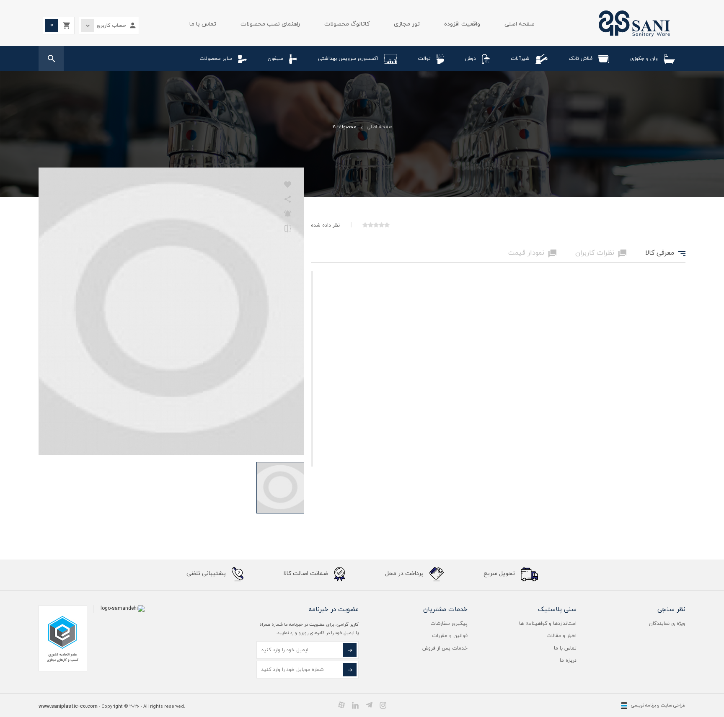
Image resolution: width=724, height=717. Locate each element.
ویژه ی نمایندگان (667, 623)
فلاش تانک (580, 58)
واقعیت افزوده (462, 24)
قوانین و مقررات (450, 635)
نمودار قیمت (532, 253)
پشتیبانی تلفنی (207, 574)
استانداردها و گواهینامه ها (548, 623)
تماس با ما (202, 24)
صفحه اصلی (519, 24)
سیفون (275, 58)
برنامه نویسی (643, 705)
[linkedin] (355, 705)
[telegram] (369, 705)
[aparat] (341, 705)
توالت (424, 58)
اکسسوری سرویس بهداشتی (348, 58)
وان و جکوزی (644, 58)
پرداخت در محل (405, 574)
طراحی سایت (673, 705)
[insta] (383, 705)
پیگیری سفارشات (449, 623)
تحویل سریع (500, 574)
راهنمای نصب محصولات (270, 24)
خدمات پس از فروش (445, 648)
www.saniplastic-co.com (68, 706)
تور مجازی (407, 24)
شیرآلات (520, 58)
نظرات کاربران (600, 253)
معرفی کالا (665, 253)
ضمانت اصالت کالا (306, 574)
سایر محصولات (215, 58)
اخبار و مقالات (561, 635)
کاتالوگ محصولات (347, 24)
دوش (470, 58)
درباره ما (568, 660)
